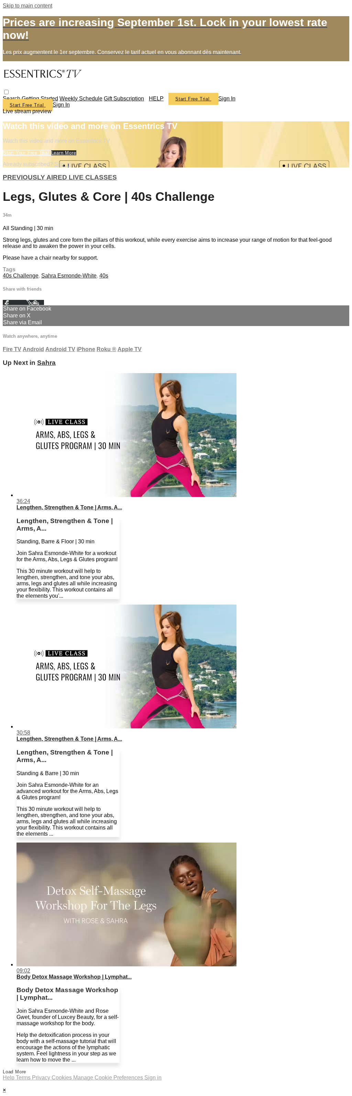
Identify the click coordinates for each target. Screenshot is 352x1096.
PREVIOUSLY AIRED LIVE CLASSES (60, 177)
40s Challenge (20, 276)
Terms (24, 1078)
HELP (156, 98)
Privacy (42, 1078)
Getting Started (40, 98)
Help (9, 1078)
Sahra (46, 362)
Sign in (226, 98)
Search (12, 98)
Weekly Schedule (80, 98)
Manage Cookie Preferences (108, 1078)
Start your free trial (27, 152)
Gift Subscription (124, 98)
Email (37, 302)
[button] (6, 92)
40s (103, 276)
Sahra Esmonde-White (69, 276)
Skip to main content (27, 6)
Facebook (14, 302)
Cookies (62, 1078)
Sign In (61, 105)
